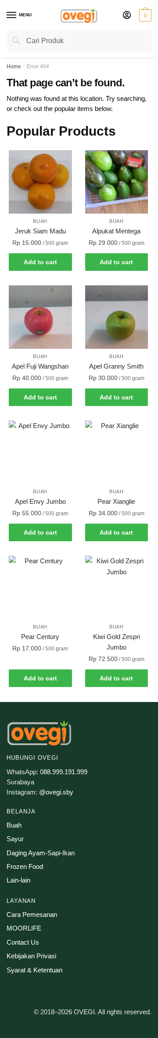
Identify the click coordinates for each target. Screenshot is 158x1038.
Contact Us (23, 942)
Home (14, 66)
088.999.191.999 (63, 772)
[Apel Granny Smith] (116, 317)
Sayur (15, 838)
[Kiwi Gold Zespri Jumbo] (116, 587)
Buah (40, 221)
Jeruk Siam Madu (40, 231)
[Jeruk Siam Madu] (40, 182)
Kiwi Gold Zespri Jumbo (116, 642)
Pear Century (40, 636)
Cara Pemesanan (32, 914)
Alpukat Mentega (116, 231)
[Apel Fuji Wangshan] (40, 317)
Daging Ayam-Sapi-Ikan (41, 853)
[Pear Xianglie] (116, 452)
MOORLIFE (24, 928)
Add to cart (40, 262)
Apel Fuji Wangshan (40, 366)
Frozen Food (25, 866)
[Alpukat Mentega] (116, 182)
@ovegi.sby (56, 792)
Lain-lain (18, 880)
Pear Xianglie (116, 501)
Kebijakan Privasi (31, 956)
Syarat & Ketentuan (34, 970)
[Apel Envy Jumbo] (40, 452)
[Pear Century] (40, 587)
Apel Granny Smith (116, 366)
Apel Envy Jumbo (40, 501)
